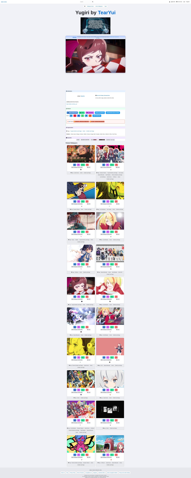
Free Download (73, 112)
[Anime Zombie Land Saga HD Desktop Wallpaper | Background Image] (81, 387)
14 (112, 164)
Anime (84, 131)
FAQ (67, 472)
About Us (63, 472)
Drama (88, 134)
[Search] (93, 2)
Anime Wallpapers (99, 6)
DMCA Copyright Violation (112, 472)
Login (184, 1)
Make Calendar (100, 112)
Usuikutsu (113, 425)
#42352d (103, 139)
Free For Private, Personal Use (103, 95)
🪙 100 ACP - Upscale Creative (81, 121)
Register (188, 1)
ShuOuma (84, 394)
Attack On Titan (108, 134)
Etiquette (95, 472)
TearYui (107, 12)
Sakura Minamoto (101, 174)
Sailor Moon (102, 134)
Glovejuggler (114, 362)
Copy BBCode (97, 115)
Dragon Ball (93, 134)
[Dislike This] (116, 264)
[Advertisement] (95, 81)
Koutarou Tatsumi (103, 172)
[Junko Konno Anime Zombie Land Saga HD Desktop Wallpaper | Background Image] (110, 387)
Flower (73, 239)
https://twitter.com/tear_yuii (71, 104)
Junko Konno (76, 172)
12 (83, 164)
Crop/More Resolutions (113, 112)
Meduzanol (84, 169)
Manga (78, 134)
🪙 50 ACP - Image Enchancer (97, 121)
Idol (102, 365)
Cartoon (82, 134)
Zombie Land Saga (90, 131)
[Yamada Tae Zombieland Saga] (110, 417)
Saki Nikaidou (108, 174)
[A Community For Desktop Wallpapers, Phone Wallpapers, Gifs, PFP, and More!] (84, 6)
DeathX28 (84, 331)
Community (179, 1)
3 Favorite (90, 112)
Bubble (77, 239)
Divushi (113, 169)
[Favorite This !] (107, 264)
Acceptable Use (88, 472)
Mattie (113, 459)
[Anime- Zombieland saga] (110, 261)
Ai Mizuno (76, 272)
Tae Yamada (121, 172)
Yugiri (105, 6)
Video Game (73, 134)
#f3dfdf (97, 139)
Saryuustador (113, 206)
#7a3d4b (94, 139)
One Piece (114, 134)
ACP (70, 121)
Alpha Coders (4, 1)
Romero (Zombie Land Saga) (117, 174)
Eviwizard (113, 394)
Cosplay (98, 134)
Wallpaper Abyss (90, 6)
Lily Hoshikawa (102, 209)
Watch (85, 134)
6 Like (82, 112)
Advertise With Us (101, 472)
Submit (173, 1)
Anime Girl (120, 272)
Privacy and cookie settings (124, 472)
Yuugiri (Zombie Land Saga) (76, 131)
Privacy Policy (72, 472)
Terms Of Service (80, 472)
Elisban (113, 269)
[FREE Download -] (104, 264)
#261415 (100, 139)
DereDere (84, 236)
